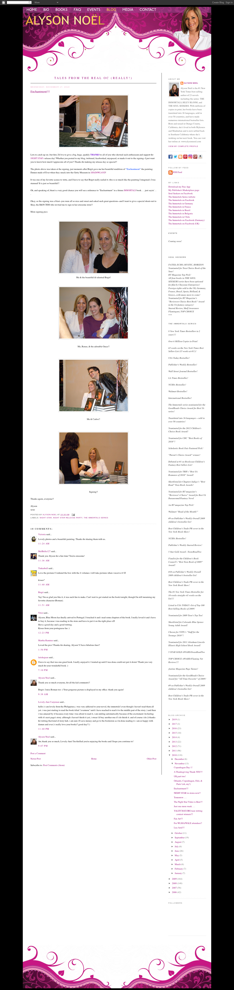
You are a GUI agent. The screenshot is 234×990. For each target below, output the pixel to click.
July (177, 846)
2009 (174, 878)
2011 (174, 750)
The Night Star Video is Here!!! (188, 801)
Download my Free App (179, 186)
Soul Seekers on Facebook (180, 193)
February (179, 868)
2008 (174, 883)
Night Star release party (67, 518)
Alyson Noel (44, 677)
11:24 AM (44, 543)
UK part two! (180, 776)
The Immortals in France (179, 206)
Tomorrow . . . (180, 797)
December (179, 758)
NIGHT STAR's (37, 158)
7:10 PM (43, 670)
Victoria (42, 534)
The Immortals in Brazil (179, 210)
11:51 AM (44, 605)
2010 (174, 755)
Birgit (41, 592)
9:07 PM (43, 745)
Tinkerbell (43, 568)
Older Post (151, 758)
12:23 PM (43, 632)
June (177, 850)
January (178, 873)
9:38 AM (43, 694)
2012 (174, 746)
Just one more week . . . (184, 806)
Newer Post (35, 758)
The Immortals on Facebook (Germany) (186, 220)
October (179, 833)
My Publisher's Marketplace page (183, 190)
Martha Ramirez (45, 640)
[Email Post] (73, 515)
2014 (174, 737)
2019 (174, 719)
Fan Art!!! (178, 818)
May (177, 855)
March (178, 864)
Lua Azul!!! (179, 827)
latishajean (43, 657)
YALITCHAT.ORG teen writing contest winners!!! (188, 812)
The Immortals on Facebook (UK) (183, 223)
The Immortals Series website (181, 196)
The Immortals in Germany (180, 203)
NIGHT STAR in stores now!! (187, 792)
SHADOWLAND (98, 172)
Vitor (40, 612)
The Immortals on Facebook (181, 200)
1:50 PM (43, 649)
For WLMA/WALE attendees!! (188, 823)
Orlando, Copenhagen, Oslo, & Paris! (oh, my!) (188, 782)
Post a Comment (38, 753)
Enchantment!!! (181, 788)
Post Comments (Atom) (54, 765)
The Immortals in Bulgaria (180, 213)
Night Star (46, 518)
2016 (174, 728)
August (178, 841)
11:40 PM (43, 728)
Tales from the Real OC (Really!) (93, 78)
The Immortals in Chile (179, 216)
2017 (174, 723)
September (180, 837)
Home (94, 758)
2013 (174, 741)
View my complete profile (183, 146)
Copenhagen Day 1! (183, 767)
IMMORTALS (130, 190)
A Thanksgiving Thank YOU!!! (188, 771)
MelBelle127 (44, 551)
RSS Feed (177, 172)
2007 (174, 887)
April (177, 859)
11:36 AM (44, 560)
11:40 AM (44, 584)
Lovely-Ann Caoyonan (48, 701)
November (180, 763)
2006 (174, 892)
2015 (174, 732)
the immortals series (96, 518)
